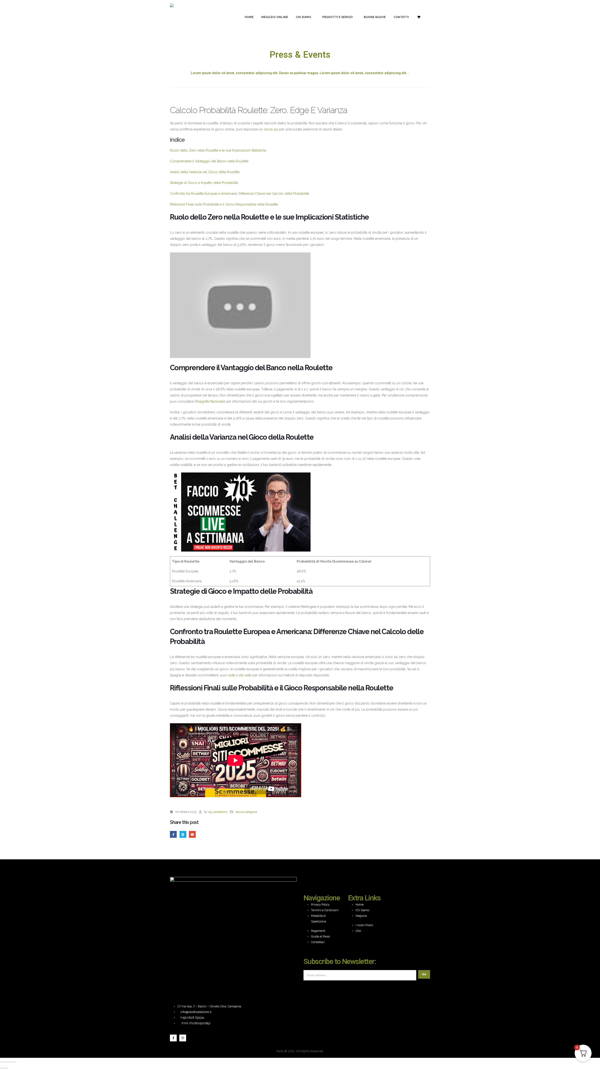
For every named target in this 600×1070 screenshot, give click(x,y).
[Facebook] (173, 1038)
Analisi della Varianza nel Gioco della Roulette (205, 172)
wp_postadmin (218, 812)
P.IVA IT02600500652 (196, 1023)
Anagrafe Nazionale (210, 401)
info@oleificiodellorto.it (195, 1012)
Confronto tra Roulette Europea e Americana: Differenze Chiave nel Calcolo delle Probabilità (239, 193)
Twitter (183, 834)
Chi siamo (303, 17)
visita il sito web (239, 675)
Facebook (173, 834)
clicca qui (271, 129)
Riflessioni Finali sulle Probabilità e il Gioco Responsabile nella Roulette (224, 204)
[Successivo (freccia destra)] (6, 1068)
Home (249, 17)
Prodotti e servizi (337, 17)
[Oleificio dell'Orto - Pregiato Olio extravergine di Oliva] (183, 17)
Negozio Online (274, 17)
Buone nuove (375, 17)
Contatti (401, 17)
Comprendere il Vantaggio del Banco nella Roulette (209, 161)
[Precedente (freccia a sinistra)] (1, 1068)
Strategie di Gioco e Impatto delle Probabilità (204, 183)
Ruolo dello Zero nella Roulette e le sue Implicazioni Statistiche (218, 150)
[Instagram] (182, 1038)
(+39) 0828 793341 (192, 1017)
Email (192, 834)
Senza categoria (246, 812)
